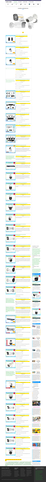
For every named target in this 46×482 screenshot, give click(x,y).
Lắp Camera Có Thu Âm (35, 391)
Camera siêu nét (22, 471)
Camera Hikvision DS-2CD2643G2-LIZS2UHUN (22, 414)
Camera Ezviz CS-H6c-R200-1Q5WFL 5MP (22, 57)
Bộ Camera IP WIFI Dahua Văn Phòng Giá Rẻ (22, 113)
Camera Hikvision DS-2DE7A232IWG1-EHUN (22, 172)
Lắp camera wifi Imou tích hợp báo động (35, 263)
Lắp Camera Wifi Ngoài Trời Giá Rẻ (36, 258)
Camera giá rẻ (22, 468)
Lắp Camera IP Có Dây (35, 397)
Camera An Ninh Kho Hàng (38, 475)
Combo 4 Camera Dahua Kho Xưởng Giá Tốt (22, 124)
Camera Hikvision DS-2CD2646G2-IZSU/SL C (22, 286)
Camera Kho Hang (22, 470)
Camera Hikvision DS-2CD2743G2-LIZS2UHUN (22, 392)
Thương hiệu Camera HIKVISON (35, 387)
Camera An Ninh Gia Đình (38, 476)
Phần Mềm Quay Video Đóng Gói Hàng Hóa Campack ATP (36, 407)
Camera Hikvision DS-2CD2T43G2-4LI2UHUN (22, 436)
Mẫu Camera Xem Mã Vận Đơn (38, 339)
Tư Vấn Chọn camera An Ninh (39, 479)
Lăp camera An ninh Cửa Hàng (39, 477)
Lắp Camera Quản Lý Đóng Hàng (38, 362)
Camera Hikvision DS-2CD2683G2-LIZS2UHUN (22, 403)
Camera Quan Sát (20, 479)
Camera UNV (15, 476)
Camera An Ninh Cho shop (38, 478)
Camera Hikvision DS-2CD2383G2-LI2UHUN (22, 447)
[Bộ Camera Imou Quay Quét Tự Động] (10, 68)
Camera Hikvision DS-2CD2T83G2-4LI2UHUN (22, 425)
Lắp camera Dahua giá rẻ (36, 388)
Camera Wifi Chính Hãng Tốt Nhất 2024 (38, 373)
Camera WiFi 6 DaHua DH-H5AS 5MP (21, 155)
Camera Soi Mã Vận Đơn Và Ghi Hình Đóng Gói (36, 448)
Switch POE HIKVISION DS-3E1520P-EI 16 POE (22, 298)
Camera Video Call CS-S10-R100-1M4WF (22, 35)
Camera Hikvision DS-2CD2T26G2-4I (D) (22, 360)
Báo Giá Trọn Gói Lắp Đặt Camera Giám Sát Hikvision (38, 327)
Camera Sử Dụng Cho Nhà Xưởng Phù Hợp (38, 350)
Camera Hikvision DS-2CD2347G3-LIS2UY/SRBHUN (23, 255)
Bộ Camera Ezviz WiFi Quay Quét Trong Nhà (23, 79)
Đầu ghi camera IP (34, 400)
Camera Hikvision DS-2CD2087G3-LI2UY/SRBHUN (23, 265)
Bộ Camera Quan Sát (35, 383)
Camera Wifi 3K (34, 259)
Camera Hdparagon (23, 8)
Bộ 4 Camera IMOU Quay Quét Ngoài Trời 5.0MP (23, 134)
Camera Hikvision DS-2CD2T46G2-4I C (21, 349)
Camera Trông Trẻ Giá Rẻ (36, 422)
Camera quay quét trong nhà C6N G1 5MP (22, 46)
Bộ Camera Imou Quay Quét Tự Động (21, 68)
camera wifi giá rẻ (22, 473)
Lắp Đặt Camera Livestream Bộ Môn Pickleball (36, 434)
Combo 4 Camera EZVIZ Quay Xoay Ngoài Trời (23, 90)
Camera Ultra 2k (22, 472)
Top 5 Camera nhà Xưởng (35, 251)
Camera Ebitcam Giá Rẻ (35, 262)
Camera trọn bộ (22, 469)
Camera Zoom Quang (35, 394)
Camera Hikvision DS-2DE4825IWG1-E (21, 182)
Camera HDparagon (16, 475)
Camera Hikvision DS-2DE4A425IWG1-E (21, 203)
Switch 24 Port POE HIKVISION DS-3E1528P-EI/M (23, 306)
